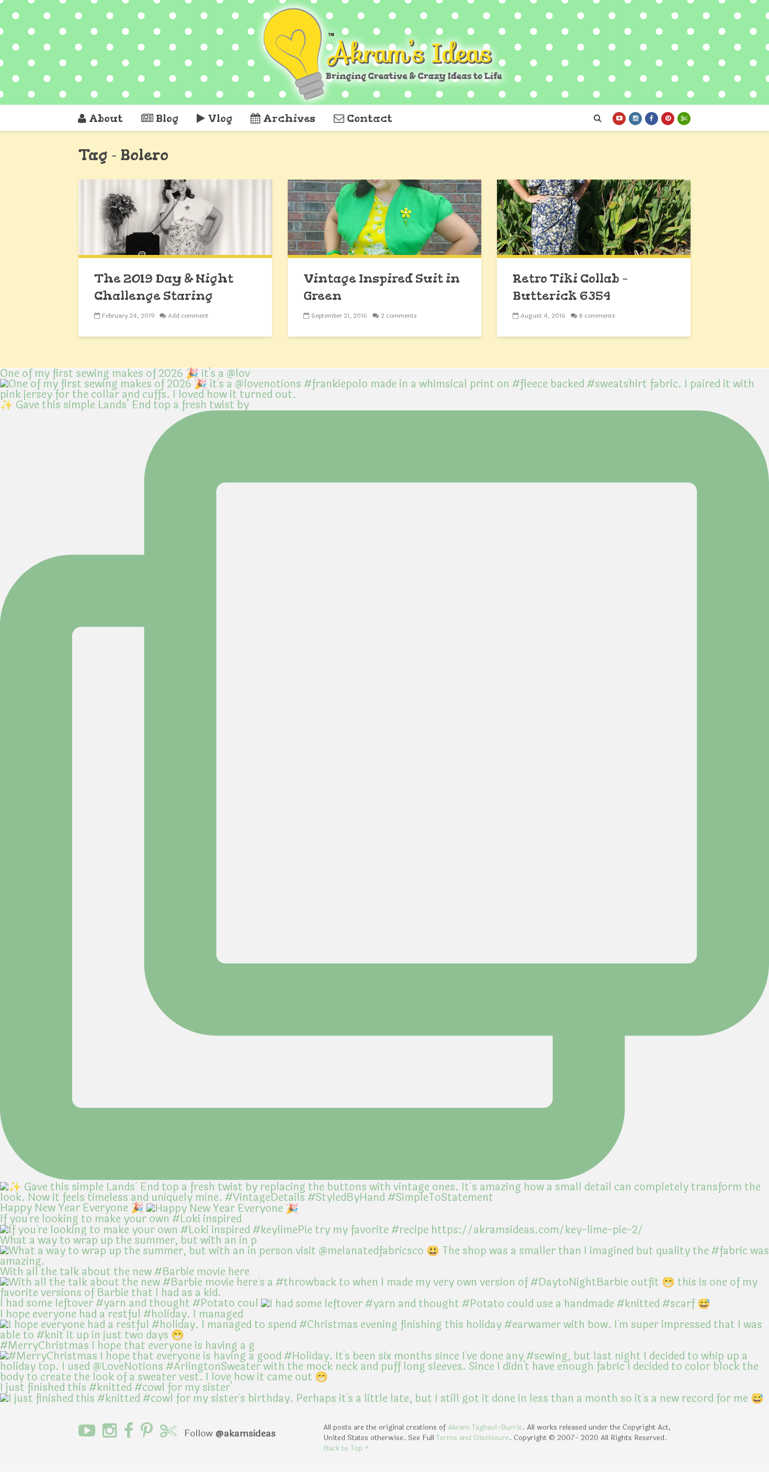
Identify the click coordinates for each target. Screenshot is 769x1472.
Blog (167, 118)
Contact (369, 118)
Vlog (220, 118)
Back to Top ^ (346, 1448)
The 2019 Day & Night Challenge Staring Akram (163, 295)
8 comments (597, 315)
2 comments (399, 315)
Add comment (188, 315)
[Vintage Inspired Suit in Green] (384, 218)
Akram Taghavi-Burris (485, 1427)
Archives (289, 118)
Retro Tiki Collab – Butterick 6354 (570, 287)
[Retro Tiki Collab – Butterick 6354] (594, 218)
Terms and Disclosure (472, 1437)
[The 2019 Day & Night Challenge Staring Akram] (175, 218)
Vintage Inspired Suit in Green (381, 287)
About (106, 118)
